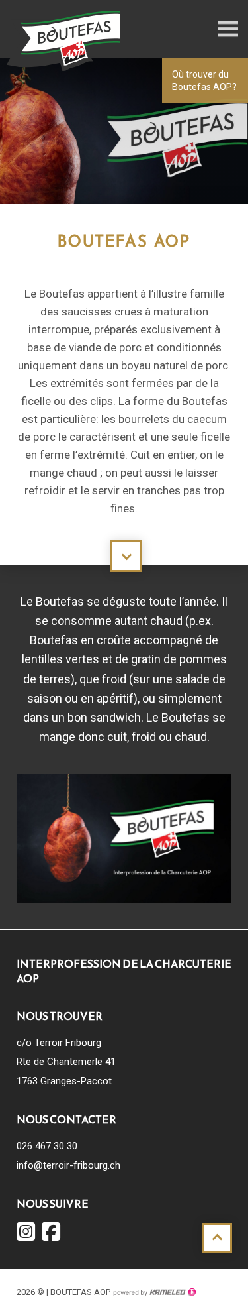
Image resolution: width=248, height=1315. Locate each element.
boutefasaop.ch (66, 39)
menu (228, 29)
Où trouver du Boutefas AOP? (204, 80)
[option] (124, 137)
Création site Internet (154, 1292)
